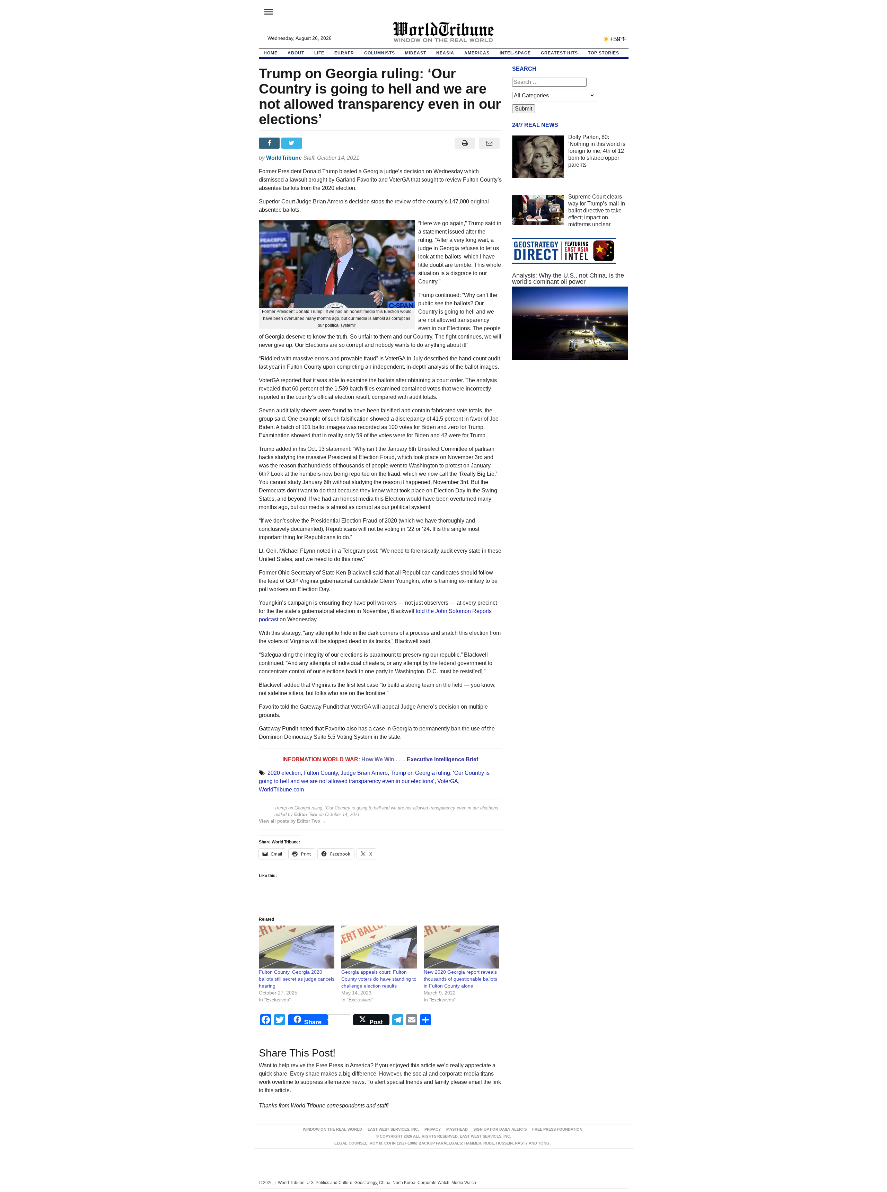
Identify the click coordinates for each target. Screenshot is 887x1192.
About (296, 53)
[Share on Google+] (315, 143)
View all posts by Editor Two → (292, 821)
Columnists (379, 53)
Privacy (432, 1129)
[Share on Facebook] (270, 143)
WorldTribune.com (281, 789)
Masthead (457, 1129)
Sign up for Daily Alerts (500, 1129)
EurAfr (344, 53)
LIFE (319, 53)
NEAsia (445, 53)
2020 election (284, 773)
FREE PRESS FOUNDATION (557, 1129)
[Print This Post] (465, 143)
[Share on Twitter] (292, 143)
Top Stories (603, 53)
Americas (477, 53)
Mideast (415, 53)
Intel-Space (515, 53)
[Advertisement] (570, 430)
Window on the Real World (332, 1129)
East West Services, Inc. (393, 1129)
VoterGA (447, 781)
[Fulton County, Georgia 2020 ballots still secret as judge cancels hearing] (296, 947)
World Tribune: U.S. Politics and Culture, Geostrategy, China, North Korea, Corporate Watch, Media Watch (375, 1182)
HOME (271, 53)
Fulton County (321, 773)
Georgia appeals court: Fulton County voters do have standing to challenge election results (378, 979)
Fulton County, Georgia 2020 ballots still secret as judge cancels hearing (296, 979)
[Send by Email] (489, 143)
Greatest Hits (559, 53)
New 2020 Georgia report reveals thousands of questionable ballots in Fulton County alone (460, 979)
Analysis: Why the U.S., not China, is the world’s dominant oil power (568, 278)
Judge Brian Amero (364, 773)
